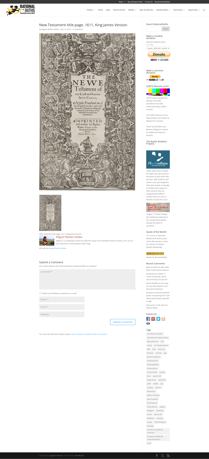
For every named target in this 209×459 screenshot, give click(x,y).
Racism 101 (158, 414)
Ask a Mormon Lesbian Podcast (157, 338)
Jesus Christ (157, 376)
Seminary (160, 418)
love (161, 384)
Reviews (131, 10)
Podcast (90, 10)
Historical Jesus (152, 368)
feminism (150, 353)
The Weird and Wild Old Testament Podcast (155, 437)
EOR (148, 349)
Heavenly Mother (153, 365)
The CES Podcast (160, 422)
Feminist (159, 353)
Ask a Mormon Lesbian (155, 334)
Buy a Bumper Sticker (135, 2)
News (108, 10)
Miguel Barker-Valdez (50, 29)
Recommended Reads (162, 2)
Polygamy (150, 411)
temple (149, 422)
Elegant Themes (56, 455)
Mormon (158, 388)
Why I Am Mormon (146, 10)
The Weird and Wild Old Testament (155, 431)
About (121, 2)
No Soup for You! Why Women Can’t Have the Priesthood (157, 286)
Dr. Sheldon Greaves (161, 345)
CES (162, 341)
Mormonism (177, 10)
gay (165, 353)
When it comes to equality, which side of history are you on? (157, 277)
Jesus (149, 376)
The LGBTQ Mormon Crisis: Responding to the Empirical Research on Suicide (157, 118)
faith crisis (161, 349)
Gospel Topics (193, 10)
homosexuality (152, 372)
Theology (150, 426)
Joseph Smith (151, 380)
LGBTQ (155, 384)
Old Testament (152, 403)
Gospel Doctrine (152, 361)
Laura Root (162, 380)
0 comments (78, 29)
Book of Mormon (152, 341)
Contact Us (149, 2)
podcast (162, 407)
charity (149, 345)
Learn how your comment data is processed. (89, 334)
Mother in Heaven (153, 395)
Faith (154, 349)
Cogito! (149, 214)
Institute (162, 372)
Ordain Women (152, 407)
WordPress (79, 455)
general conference (153, 357)
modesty (150, 388)
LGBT (155, 179)
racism (149, 414)
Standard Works (162, 10)
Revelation (150, 418)
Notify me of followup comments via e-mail (59, 293)
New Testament (152, 399)
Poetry (100, 10)
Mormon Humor (119, 10)
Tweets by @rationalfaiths (156, 257)
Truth (149, 443)
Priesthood (159, 411)
